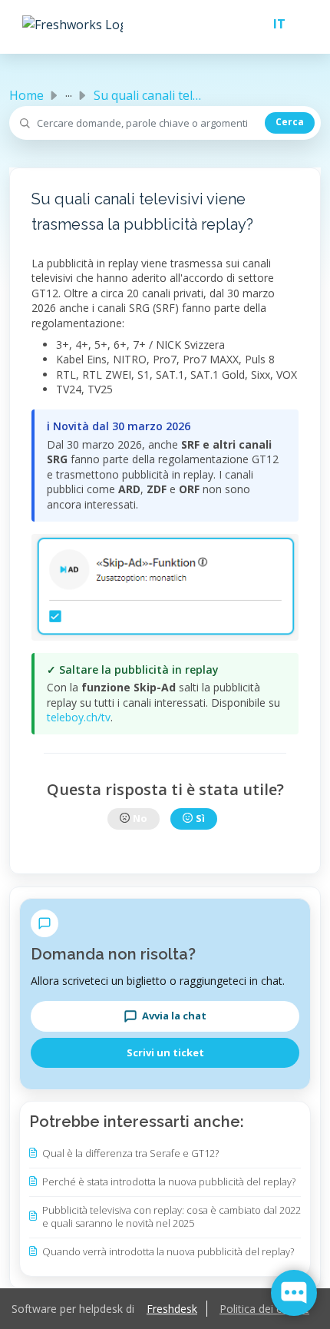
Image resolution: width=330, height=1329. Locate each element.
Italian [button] (273, 24)
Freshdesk (172, 1308)
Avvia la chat (174, 1015)
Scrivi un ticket (165, 1052)
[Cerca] (290, 123)
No (140, 818)
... (68, 92)
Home (26, 95)
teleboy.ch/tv (79, 717)
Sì (200, 818)
